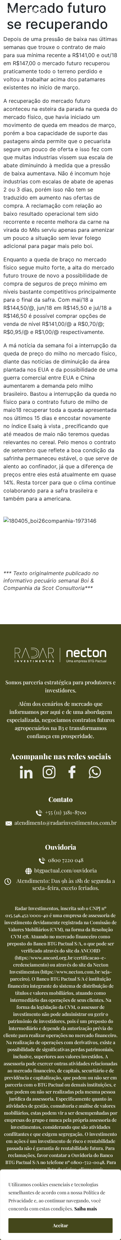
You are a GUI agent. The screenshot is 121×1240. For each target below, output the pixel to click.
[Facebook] (72, 772)
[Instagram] (49, 772)
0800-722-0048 (87, 1162)
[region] (60, 1204)
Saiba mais (85, 1208)
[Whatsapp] (94, 772)
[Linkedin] (26, 772)
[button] (110, 10)
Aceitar (60, 1225)
